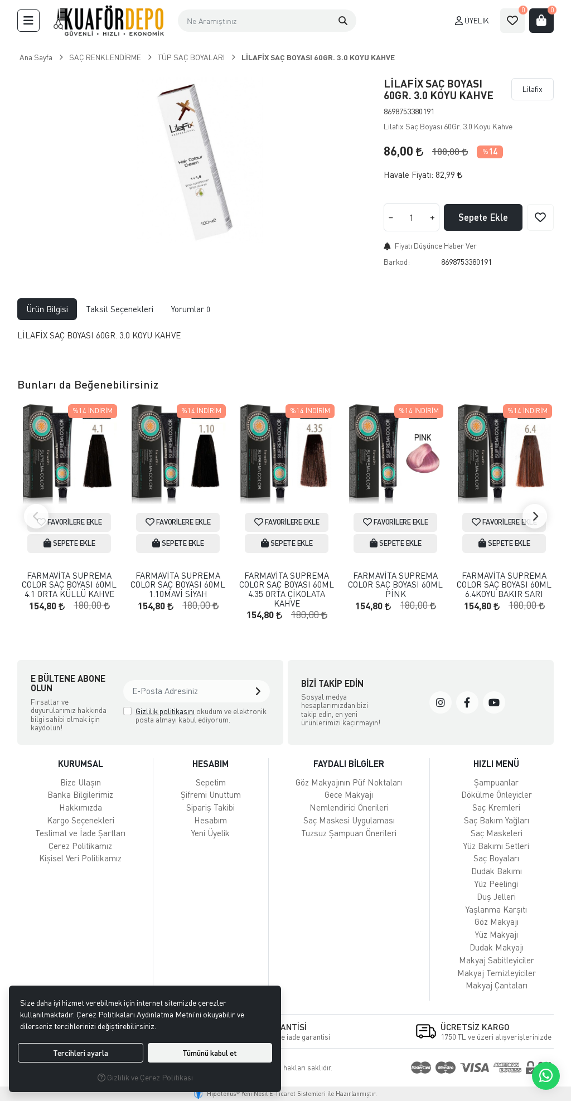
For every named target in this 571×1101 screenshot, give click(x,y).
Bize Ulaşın (80, 782)
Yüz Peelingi (496, 884)
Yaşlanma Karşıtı (496, 909)
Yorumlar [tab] (190, 309)
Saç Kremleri (496, 807)
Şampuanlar (496, 782)
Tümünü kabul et (209, 1053)
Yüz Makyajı (496, 934)
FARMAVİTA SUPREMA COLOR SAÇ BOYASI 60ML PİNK (395, 585)
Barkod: (397, 261)
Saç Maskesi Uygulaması (349, 820)
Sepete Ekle (483, 217)
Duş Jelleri (496, 896)
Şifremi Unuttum (211, 794)
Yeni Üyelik (210, 833)
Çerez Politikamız (80, 846)
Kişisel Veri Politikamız (80, 858)
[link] (440, 702)
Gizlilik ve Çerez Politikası (149, 1077)
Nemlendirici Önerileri (349, 807)
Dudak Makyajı (497, 947)
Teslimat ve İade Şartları (80, 833)
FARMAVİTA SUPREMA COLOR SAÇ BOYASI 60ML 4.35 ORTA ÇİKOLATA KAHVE (286, 589)
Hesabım (210, 820)
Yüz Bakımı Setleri (496, 846)
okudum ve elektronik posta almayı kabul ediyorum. (201, 715)
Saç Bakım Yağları (496, 820)
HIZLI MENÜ (496, 763)
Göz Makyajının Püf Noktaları (349, 782)
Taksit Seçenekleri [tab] (119, 309)
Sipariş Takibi (210, 807)
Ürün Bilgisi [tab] (47, 309)
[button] (28, 20)
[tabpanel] (285, 340)
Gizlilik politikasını (165, 711)
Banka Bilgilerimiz (80, 794)
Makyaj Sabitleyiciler (496, 960)
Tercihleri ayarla (80, 1053)
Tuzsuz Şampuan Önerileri (348, 833)
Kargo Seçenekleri (80, 820)
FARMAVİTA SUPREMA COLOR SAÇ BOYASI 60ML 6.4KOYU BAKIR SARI (504, 585)
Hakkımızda (80, 807)
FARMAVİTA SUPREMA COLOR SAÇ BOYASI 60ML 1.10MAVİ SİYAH (177, 585)
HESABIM (210, 763)
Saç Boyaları (496, 858)
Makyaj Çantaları (497, 985)
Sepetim (211, 782)
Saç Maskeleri (496, 833)
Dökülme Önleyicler (496, 794)
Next (534, 516)
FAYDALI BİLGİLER (348, 763)
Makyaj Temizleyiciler (496, 973)
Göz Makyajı (497, 921)
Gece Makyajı (349, 794)
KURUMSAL (80, 763)
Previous (36, 516)
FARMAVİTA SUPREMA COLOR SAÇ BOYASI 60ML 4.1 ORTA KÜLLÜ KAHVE (69, 585)
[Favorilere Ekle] (540, 217)
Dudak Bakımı (496, 871)
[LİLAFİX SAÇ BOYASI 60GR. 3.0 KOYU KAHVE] (194, 161)
